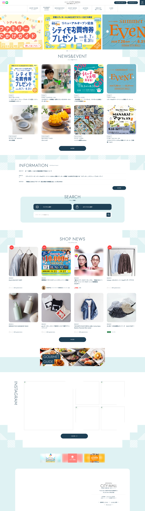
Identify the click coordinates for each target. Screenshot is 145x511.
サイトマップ (108, 504)
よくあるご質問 (114, 502)
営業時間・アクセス (104, 502)
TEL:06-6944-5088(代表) (108, 492)
